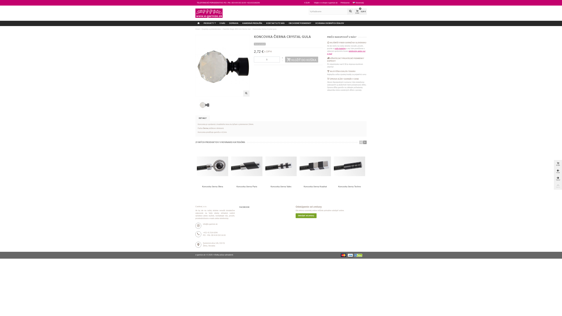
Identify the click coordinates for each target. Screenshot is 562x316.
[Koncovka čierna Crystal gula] (204, 105)
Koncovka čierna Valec (281, 186)
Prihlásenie (345, 3)
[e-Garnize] (209, 13)
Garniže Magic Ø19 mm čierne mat (237, 29)
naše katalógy (340, 49)
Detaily (203, 118)
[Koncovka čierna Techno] (349, 166)
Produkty (209, 23)
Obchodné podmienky (300, 23)
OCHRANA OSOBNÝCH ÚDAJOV (329, 23)
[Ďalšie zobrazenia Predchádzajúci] (196, 105)
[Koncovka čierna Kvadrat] (315, 166)
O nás (222, 23)
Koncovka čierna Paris (247, 186)
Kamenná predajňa (252, 23)
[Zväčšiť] (246, 93)
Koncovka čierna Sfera (212, 186)
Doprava (233, 23)
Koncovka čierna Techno (349, 186)
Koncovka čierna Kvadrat (315, 186)
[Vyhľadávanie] (350, 11)
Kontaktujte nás (275, 23)
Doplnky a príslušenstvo (211, 29)
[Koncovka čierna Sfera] (212, 166)
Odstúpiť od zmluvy (306, 216)
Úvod (197, 29)
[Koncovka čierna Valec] (281, 166)
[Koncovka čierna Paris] (246, 166)
